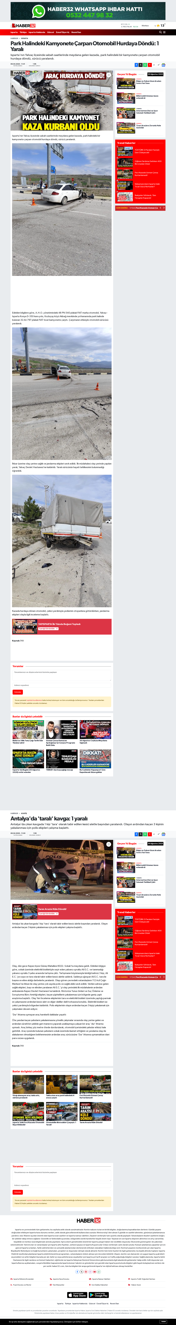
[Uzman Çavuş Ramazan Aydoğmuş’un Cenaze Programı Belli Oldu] (62, 730)
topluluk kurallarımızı (34, 700)
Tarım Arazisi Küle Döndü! (91, 1122)
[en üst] (88, 11)
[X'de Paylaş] (141, 65)
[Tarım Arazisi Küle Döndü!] (95, 1111)
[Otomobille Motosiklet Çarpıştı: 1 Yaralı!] (62, 1111)
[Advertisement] (62, 293)
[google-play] (98, 1295)
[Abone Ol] (163, 65)
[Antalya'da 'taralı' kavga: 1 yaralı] (62, 870)
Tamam (163, 1321)
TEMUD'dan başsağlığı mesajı (59, 770)
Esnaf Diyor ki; (62, 32)
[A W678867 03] (62, 541)
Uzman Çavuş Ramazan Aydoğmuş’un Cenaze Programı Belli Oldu (60, 743)
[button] (160, 208)
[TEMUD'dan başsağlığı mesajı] (62, 759)
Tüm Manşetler (58, 1285)
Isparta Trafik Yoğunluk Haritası (143, 1279)
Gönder (17, 692)
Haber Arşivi (136, 1285)
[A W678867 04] (62, 393)
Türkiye (23, 32)
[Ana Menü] (164, 32)
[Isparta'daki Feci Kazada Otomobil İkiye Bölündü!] (28, 1111)
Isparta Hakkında (37, 32)
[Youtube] (95, 1272)
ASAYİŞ (24, 813)
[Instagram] (90, 1272)
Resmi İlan (76, 32)
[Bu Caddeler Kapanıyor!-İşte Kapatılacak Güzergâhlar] (95, 759)
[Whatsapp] (99, 1272)
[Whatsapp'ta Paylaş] (145, 65)
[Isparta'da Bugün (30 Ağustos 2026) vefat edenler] (28, 759)
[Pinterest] (86, 1272)
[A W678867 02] (62, 209)
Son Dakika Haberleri (100, 1285)
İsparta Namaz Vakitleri (101, 1279)
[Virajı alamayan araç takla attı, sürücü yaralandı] (28, 1084)
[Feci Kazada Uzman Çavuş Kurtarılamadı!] (95, 1084)
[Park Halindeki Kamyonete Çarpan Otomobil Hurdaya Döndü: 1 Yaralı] (62, 100)
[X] (82, 1272)
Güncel (50, 32)
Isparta (14, 32)
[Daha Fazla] (150, 65)
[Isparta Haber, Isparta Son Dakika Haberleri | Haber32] (23, 25)
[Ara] (160, 32)
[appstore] (77, 1295)
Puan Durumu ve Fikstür (22, 1285)
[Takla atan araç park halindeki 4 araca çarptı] (62, 1084)
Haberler (14, 38)
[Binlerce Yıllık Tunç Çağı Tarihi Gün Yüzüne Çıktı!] (28, 730)
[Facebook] (77, 1272)
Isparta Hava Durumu (61, 1279)
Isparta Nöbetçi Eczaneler (24, 1279)
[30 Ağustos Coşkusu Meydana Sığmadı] (95, 730)
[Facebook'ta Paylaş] (136, 65)
